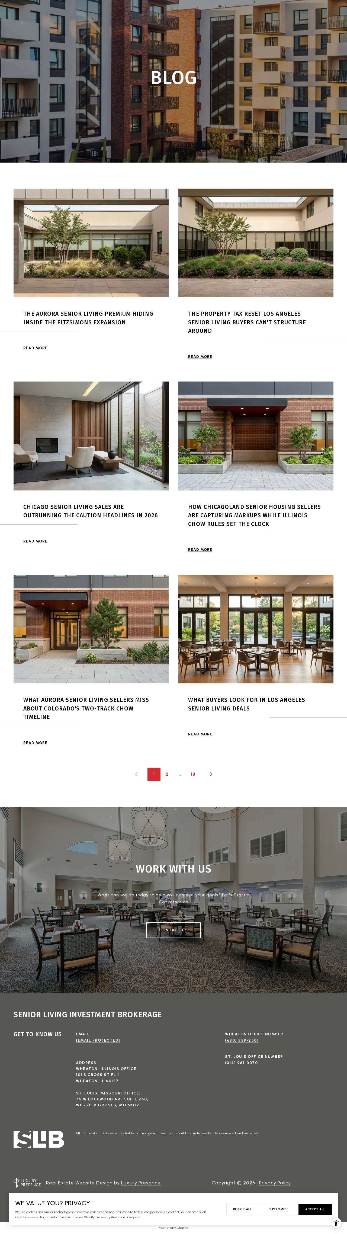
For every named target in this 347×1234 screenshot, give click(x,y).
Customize (278, 1209)
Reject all (242, 1209)
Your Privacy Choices (173, 1228)
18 (193, 774)
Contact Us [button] (173, 930)
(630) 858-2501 (242, 1040)
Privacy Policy (275, 1183)
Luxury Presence (141, 1183)
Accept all (315, 1209)
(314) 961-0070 (241, 1063)
